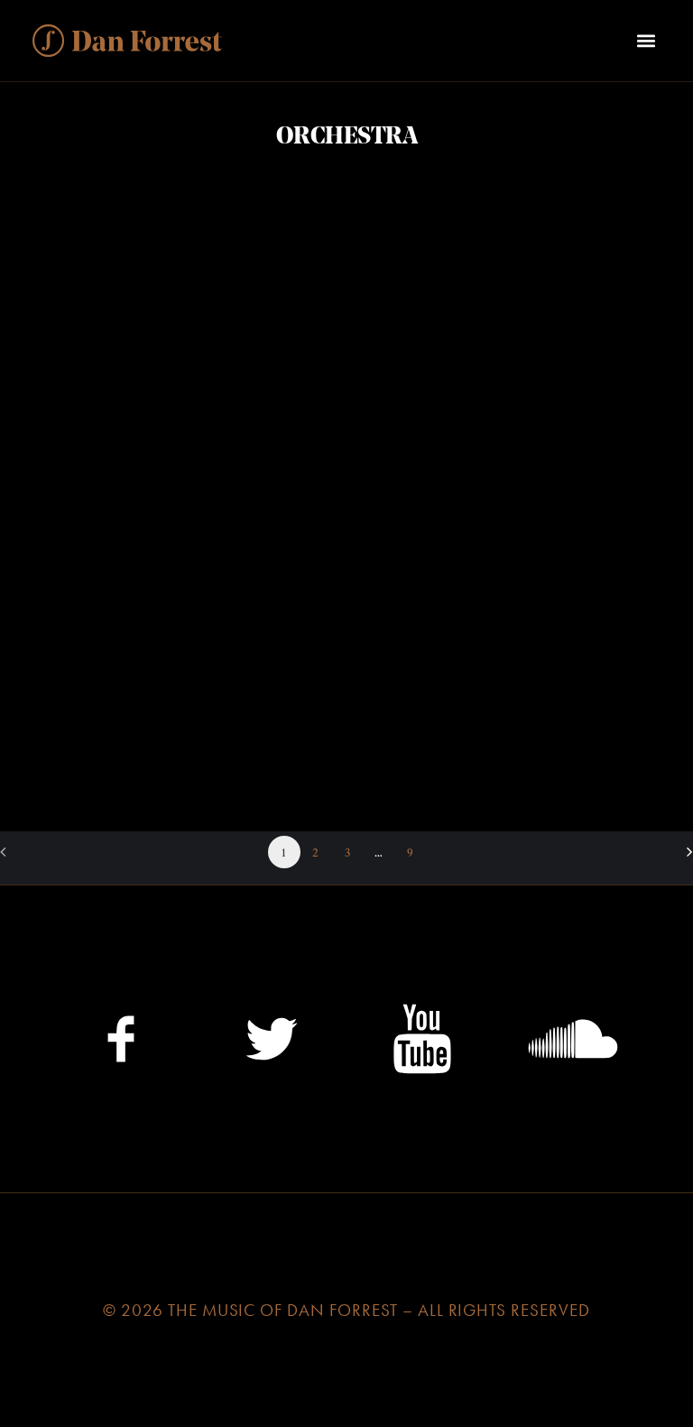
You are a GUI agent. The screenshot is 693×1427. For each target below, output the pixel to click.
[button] (646, 40)
